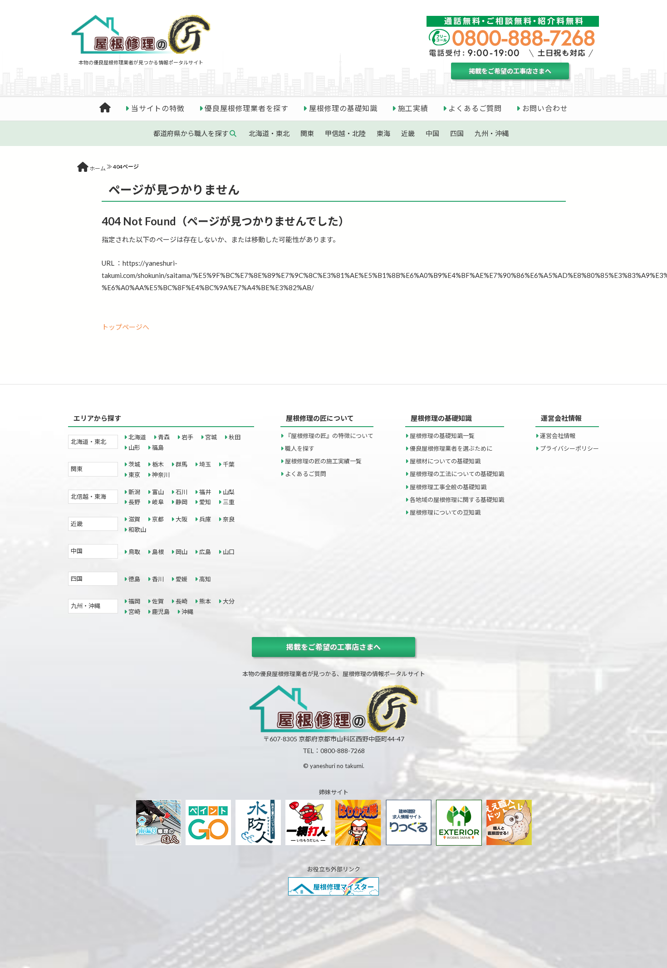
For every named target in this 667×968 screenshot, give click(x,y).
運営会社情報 (557, 435)
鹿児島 (161, 611)
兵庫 (205, 519)
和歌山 (137, 529)
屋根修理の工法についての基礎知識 (457, 473)
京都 (158, 519)
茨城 (134, 464)
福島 (158, 447)
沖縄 (187, 611)
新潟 (134, 492)
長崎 (181, 601)
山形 (134, 447)
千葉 (229, 464)
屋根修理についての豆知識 (445, 512)
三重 (229, 502)
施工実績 (413, 108)
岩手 (187, 437)
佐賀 (158, 601)
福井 (205, 492)
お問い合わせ (545, 108)
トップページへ (125, 327)
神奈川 (161, 474)
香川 (158, 579)
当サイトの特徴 (158, 108)
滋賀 (134, 519)
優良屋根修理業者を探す (247, 108)
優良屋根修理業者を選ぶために (451, 448)
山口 (229, 551)
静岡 (181, 502)
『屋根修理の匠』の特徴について (329, 435)
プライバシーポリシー (569, 448)
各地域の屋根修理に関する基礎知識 (457, 499)
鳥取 (134, 551)
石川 (181, 492)
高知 (205, 579)
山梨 (229, 492)
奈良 (229, 519)
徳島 (134, 579)
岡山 (181, 551)
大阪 (181, 519)
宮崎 (134, 611)
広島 (205, 551)
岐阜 (158, 502)
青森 (164, 437)
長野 (134, 502)
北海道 (137, 437)
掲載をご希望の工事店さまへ (510, 71)
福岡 (134, 601)
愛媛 (181, 579)
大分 (229, 601)
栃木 (158, 464)
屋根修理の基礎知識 (343, 108)
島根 (158, 551)
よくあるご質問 (475, 108)
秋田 (234, 437)
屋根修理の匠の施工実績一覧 (323, 461)
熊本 (205, 601)
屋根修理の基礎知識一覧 (442, 435)
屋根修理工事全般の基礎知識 (448, 487)
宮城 (211, 437)
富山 (158, 492)
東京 (134, 474)
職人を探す (299, 448)
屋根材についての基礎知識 (445, 461)
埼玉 (205, 464)
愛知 (205, 502)
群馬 (181, 464)
